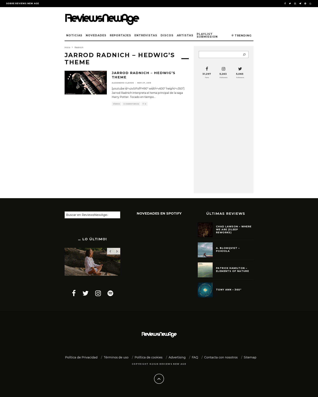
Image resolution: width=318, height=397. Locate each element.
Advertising (177, 357)
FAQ (195, 357)
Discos (167, 35)
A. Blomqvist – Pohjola (228, 250)
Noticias (74, 35)
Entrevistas (145, 35)
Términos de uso (116, 357)
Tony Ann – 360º (228, 289)
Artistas (185, 35)
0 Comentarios (131, 104)
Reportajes (120, 35)
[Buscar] (244, 54)
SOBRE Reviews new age (22, 3)
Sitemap (250, 357)
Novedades (96, 35)
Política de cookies (148, 357)
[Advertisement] (203, 18)
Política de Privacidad (81, 357)
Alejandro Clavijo (123, 83)
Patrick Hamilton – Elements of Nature (232, 270)
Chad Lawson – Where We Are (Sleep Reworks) (234, 229)
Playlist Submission (207, 35)
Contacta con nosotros (221, 357)
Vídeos (116, 104)
